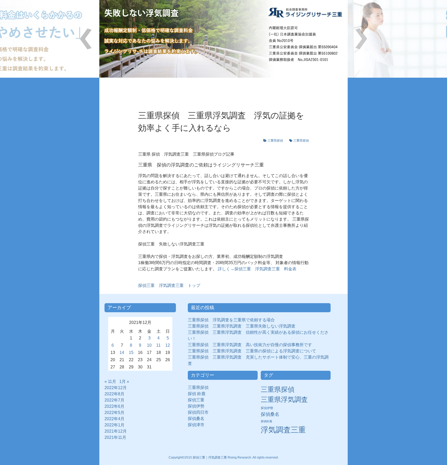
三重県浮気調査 (284, 399)
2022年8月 (114, 394)
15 (131, 352)
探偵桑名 (198, 418)
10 (149, 345)
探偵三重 (196, 400)
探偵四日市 (200, 412)
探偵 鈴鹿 (199, 393)
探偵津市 (198, 425)
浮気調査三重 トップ (169, 285)
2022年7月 (114, 400)
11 (158, 345)
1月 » (124, 381)
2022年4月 (114, 419)
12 (167, 345)
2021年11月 (115, 437)
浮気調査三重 (283, 429)
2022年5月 (114, 412)
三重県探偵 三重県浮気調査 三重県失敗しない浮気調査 (241, 326)
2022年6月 (114, 406)
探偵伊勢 (198, 406)
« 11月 (110, 381)
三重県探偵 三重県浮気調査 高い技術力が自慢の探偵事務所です (250, 345)
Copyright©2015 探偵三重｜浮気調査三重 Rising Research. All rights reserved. (224, 457)
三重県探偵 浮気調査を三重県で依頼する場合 (231, 320)
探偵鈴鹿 (266, 421)
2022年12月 (116, 388)
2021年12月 (116, 431)
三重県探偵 (276, 140)
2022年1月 (114, 425)
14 (122, 352)
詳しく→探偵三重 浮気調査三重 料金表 (256, 269)
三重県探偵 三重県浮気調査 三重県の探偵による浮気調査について (252, 351)
